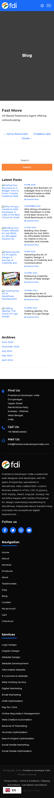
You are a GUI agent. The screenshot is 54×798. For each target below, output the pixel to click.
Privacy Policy (11, 781)
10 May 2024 (29, 252)
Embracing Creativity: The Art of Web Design (37, 277)
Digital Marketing (12, 688)
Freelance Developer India (36, 770)
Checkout (7, 621)
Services (6, 564)
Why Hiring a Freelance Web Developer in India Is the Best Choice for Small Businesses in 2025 (38, 213)
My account (8, 608)
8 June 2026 (30, 185)
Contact (6, 602)
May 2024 (7, 355)
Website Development (15, 663)
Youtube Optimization (14, 732)
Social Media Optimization (17, 751)
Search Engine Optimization (18, 738)
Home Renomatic (15, 134)
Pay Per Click (9, 707)
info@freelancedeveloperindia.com (28, 444)
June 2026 (7, 342)
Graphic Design (11, 650)
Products (7, 571)
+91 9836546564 (17, 431)
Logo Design (9, 644)
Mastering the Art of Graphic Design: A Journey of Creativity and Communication (38, 258)
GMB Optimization (12, 701)
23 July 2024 (30, 227)
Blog (5, 596)
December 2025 (10, 346)
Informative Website (13, 669)
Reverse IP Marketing (14, 725)
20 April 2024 (30, 273)
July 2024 (7, 351)
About (5, 558)
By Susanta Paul (31, 199)
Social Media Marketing (15, 744)
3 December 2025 (32, 206)
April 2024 (7, 360)
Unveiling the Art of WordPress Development (38, 295)
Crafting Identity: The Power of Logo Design (36, 312)
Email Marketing (11, 694)
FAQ (4, 589)
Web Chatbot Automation (17, 719)
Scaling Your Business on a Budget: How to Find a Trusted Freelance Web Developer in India (38, 192)
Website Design (11, 657)
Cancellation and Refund (34, 785)
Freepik (37, 791)
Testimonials (9, 583)
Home (5, 552)
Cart (4, 614)
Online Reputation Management (21, 713)
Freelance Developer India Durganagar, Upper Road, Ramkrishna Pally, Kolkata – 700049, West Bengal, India (23, 407)
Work (5, 577)
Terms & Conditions (29, 781)
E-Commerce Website (15, 676)
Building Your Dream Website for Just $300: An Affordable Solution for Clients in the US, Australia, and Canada (37, 236)
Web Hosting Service (14, 682)
